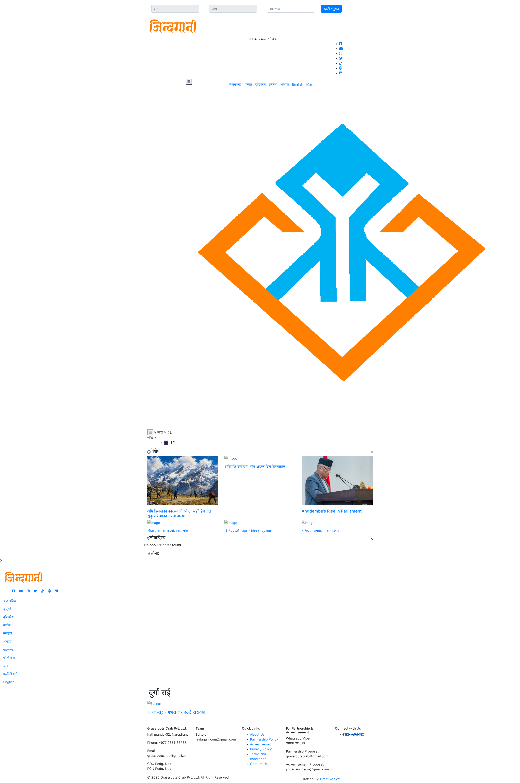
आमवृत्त (285, 84)
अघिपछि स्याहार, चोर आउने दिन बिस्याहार (254, 466)
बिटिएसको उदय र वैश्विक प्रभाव (247, 530)
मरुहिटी (7, 633)
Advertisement (261, 744)
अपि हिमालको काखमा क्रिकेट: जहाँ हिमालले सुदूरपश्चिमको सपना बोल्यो (179, 513)
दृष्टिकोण (260, 84)
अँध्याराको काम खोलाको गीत (167, 530)
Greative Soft (330, 779)
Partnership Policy (264, 739)
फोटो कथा (9, 658)
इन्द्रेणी (273, 84)
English (297, 84)
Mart (310, 84)
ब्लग (5, 666)
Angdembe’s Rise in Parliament (332, 511)
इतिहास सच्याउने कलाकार (320, 530)
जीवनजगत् (235, 84)
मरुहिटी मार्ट (10, 674)
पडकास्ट (8, 649)
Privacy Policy (261, 749)
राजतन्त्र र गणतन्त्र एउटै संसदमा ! (177, 712)
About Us (257, 734)
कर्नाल (248, 84)
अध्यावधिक (9, 601)
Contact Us (259, 764)
